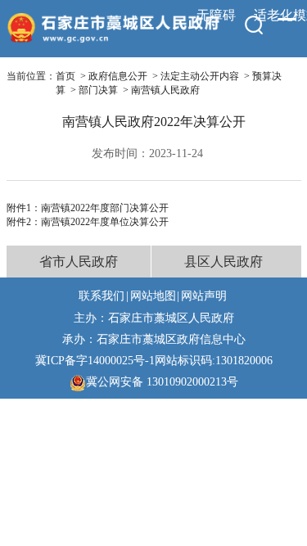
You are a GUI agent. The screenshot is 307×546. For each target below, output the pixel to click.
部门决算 (98, 90)
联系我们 (101, 295)
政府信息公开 (117, 76)
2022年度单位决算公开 (119, 222)
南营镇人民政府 (165, 90)
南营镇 (55, 208)
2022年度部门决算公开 (119, 208)
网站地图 (153, 295)
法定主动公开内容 (199, 76)
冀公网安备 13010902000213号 (162, 381)
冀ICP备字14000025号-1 (95, 360)
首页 (65, 76)
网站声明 (204, 295)
